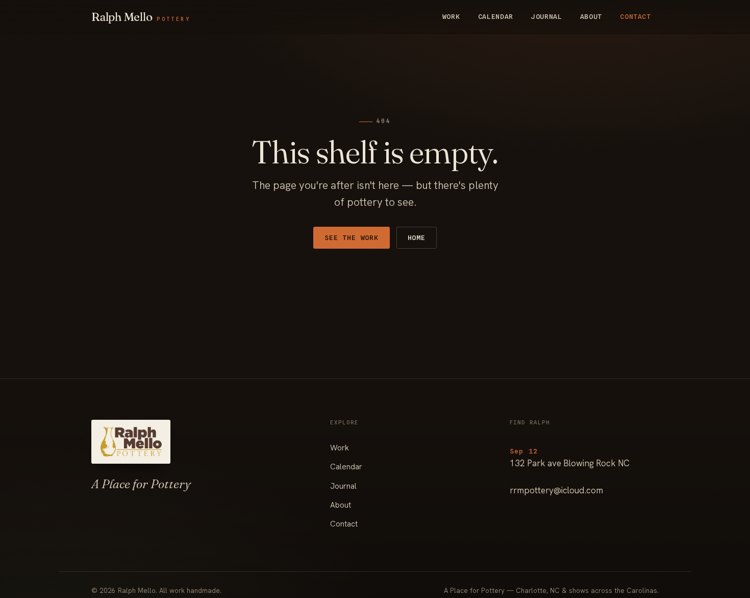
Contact (635, 16)
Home (417, 237)
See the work (351, 237)
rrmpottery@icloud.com (556, 490)
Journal (546, 16)
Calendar (495, 16)
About (591, 16)
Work (451, 16)
